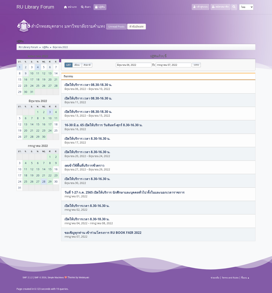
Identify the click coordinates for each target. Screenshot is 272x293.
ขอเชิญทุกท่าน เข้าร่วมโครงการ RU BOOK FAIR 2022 (103, 232)
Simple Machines (56, 277)
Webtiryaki (84, 277)
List (68, 64)
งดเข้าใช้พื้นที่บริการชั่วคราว (84, 165)
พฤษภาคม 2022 (38, 56)
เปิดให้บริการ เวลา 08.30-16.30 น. (88, 98)
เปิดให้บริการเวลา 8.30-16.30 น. (87, 206)
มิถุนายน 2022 (38, 101)
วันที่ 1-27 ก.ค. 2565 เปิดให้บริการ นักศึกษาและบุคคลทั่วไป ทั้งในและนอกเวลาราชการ (125, 192)
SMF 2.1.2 (27, 277)
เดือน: (77, 64)
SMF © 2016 (40, 277)
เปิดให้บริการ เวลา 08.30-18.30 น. (88, 85)
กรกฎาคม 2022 (38, 145)
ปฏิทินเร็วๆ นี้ (158, 56)
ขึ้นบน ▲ (245, 277)
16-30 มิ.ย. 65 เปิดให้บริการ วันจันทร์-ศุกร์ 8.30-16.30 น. (104, 125)
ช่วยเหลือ (215, 277)
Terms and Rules (230, 277)
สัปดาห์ (87, 64)
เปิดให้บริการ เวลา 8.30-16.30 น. (87, 138)
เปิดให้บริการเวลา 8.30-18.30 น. (87, 219)
